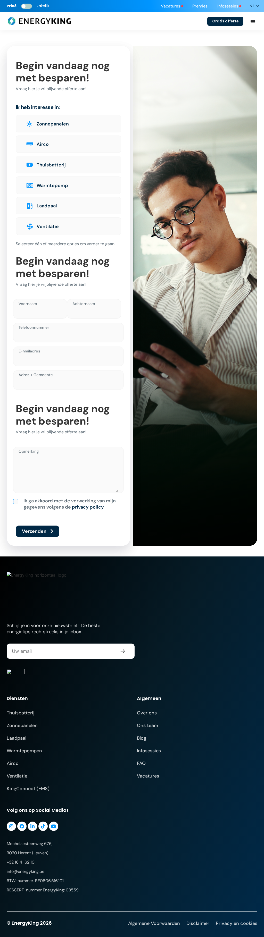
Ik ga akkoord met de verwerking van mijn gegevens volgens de (69, 503)
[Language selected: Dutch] (254, 6)
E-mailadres (29, 351)
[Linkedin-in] (32, 826)
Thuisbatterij (51, 165)
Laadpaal (47, 206)
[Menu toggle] (252, 21)
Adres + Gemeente (36, 374)
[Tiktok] (43, 826)
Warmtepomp (52, 185)
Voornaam (28, 303)
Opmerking (29, 451)
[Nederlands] (254, 6)
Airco (43, 144)
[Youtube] (53, 826)
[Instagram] (11, 826)
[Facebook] (22, 826)
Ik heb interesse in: (38, 107)
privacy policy (88, 507)
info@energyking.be (25, 871)
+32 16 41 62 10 (21, 862)
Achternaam (83, 303)
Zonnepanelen (53, 124)
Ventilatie (48, 226)
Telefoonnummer (34, 327)
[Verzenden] (122, 651)
